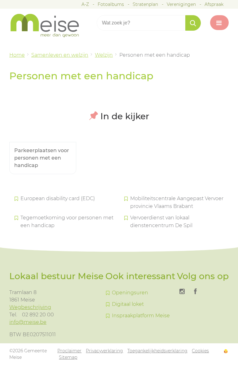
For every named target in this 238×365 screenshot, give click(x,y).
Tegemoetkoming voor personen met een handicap (66, 221)
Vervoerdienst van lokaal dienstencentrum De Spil (161, 221)
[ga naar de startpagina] (49, 25)
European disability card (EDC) (57, 198)
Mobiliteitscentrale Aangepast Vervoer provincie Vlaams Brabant (176, 202)
